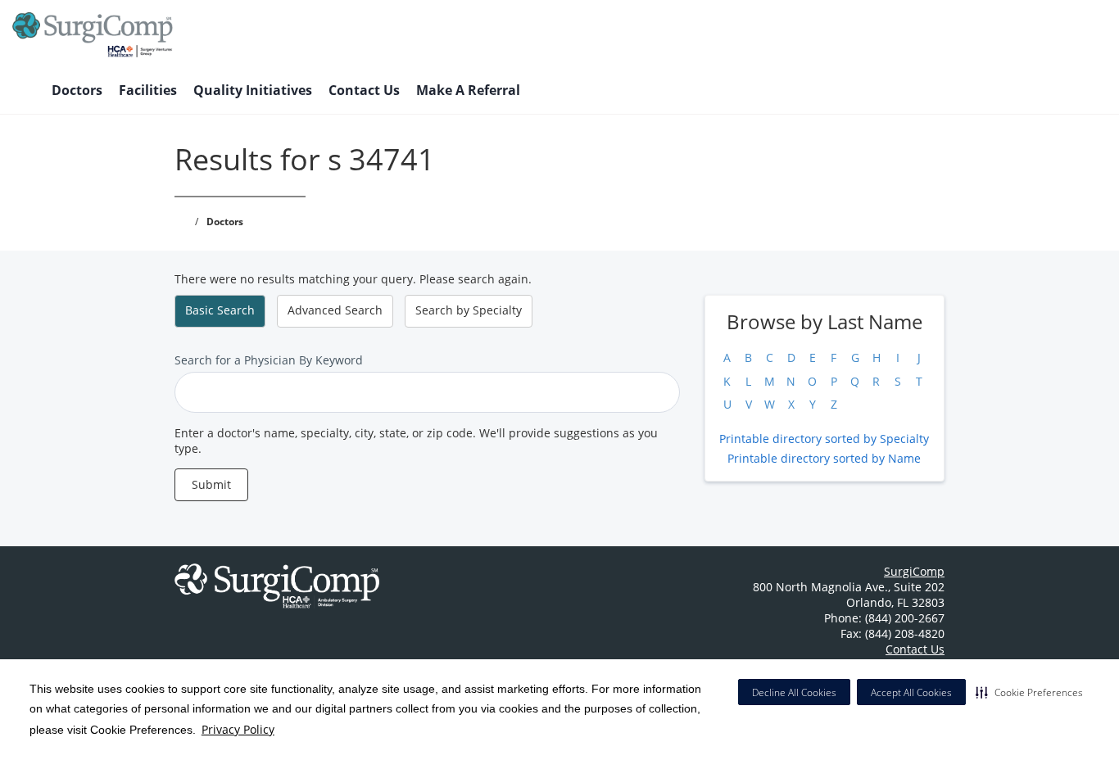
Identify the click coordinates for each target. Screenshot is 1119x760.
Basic (220, 310)
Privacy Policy (238, 729)
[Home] (23, 92)
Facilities (148, 90)
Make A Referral (468, 90)
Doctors (77, 90)
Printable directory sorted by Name (824, 458)
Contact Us (364, 90)
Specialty (468, 310)
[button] (1029, 692)
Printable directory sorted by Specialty (824, 438)
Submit (211, 484)
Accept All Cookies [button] (911, 692)
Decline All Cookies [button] (794, 692)
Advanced (335, 310)
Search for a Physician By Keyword (268, 360)
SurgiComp (914, 571)
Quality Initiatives (252, 90)
